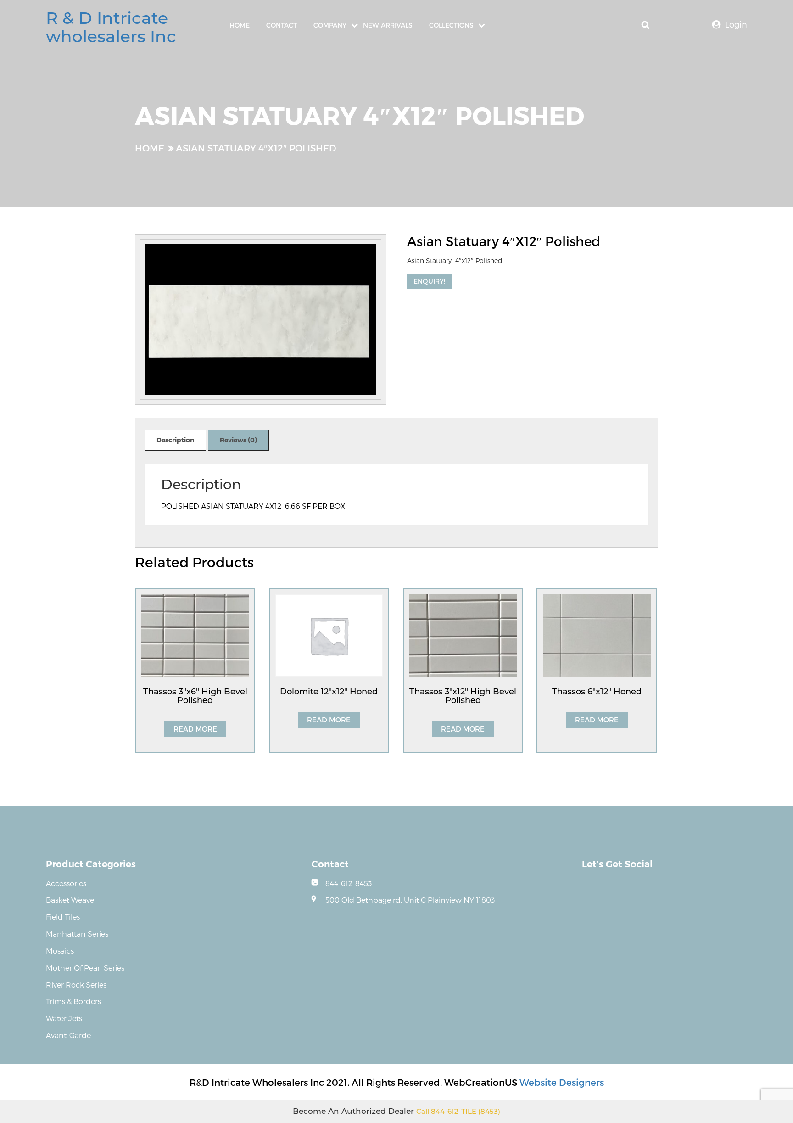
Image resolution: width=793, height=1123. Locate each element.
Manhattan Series (77, 933)
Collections (451, 25)
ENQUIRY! (429, 281)
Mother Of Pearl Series (85, 967)
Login (736, 24)
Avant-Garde (68, 1035)
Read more (195, 729)
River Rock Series (76, 984)
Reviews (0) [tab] (238, 440)
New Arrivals (388, 25)
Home (239, 25)
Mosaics (60, 950)
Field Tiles (63, 916)
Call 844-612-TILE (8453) (458, 1111)
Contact (281, 25)
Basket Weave (70, 899)
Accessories (66, 883)
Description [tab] (175, 440)
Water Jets (64, 1018)
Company (329, 25)
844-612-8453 (348, 883)
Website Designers (561, 1082)
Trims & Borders (73, 1001)
